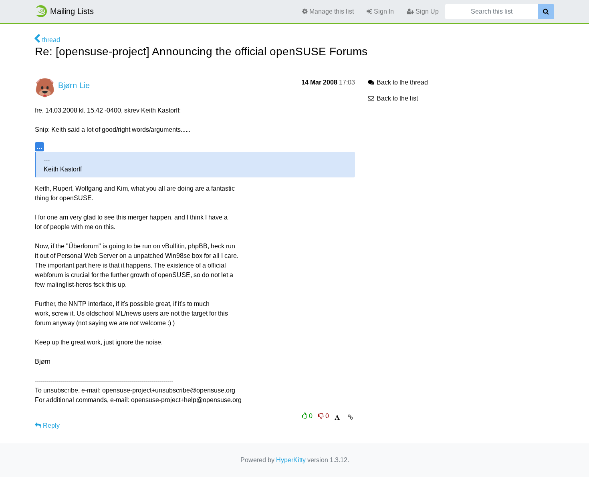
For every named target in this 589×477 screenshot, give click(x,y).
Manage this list (331, 11)
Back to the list (396, 98)
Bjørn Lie (74, 85)
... (39, 146)
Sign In (383, 11)
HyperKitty (291, 460)
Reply (50, 425)
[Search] (546, 11)
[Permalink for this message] (350, 417)
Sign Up (426, 11)
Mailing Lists (72, 11)
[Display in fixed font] (337, 417)
